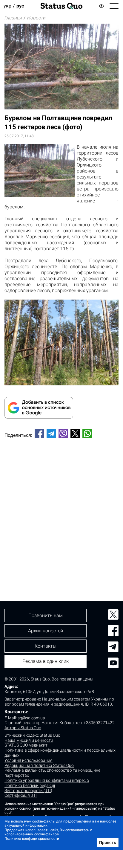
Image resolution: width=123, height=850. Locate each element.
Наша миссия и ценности (28, 740)
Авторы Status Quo (22, 727)
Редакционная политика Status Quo (39, 765)
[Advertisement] (61, 509)
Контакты (15, 712)
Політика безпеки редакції (29, 785)
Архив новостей (45, 631)
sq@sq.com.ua (31, 717)
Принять (107, 842)
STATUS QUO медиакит (25, 745)
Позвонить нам (45, 615)
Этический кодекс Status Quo (32, 735)
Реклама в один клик (45, 661)
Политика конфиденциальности (31, 839)
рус (20, 6)
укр (7, 6)
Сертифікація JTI (20, 795)
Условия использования (28, 760)
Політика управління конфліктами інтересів (46, 780)
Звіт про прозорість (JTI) (28, 790)
